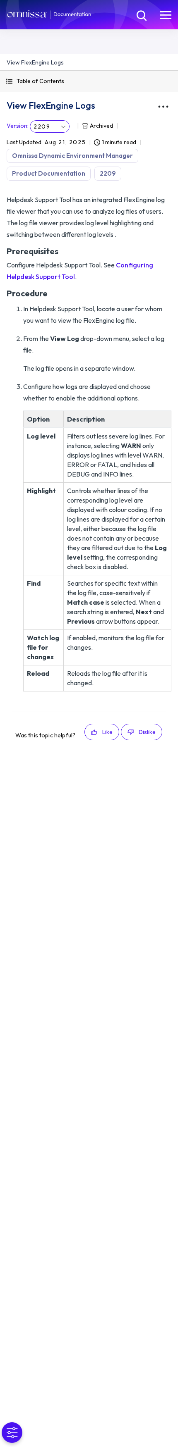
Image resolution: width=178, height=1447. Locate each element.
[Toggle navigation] (165, 14)
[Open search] (140, 14)
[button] (89, 81)
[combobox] (50, 126)
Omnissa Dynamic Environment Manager (72, 156)
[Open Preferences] (12, 1432)
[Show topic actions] (163, 106)
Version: (18, 125)
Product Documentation (48, 173)
